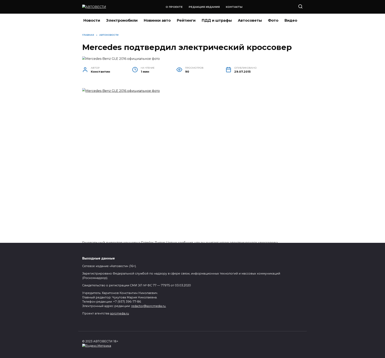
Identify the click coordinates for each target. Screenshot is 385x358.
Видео (290, 20)
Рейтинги (186, 20)
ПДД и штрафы (217, 20)
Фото (273, 20)
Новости (91, 20)
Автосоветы (250, 20)
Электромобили (122, 20)
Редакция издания (204, 6)
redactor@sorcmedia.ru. (148, 306)
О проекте (174, 6)
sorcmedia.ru (119, 313)
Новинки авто (157, 20)
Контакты (234, 6)
